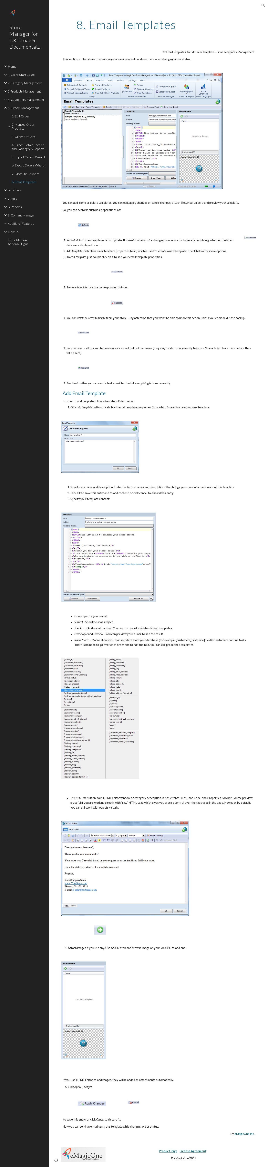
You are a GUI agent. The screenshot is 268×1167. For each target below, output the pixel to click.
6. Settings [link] (15, 190)
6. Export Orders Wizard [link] (28, 165)
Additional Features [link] (21, 223)
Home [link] (12, 66)
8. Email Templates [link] (24, 182)
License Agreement (193, 1151)
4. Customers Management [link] (26, 99)
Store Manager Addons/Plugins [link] (18, 242)
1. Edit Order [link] (20, 116)
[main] (126, 24)
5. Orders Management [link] (23, 108)
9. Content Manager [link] (21, 215)
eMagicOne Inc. (244, 1133)
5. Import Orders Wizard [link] (28, 157)
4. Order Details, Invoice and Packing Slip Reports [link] (28, 146)
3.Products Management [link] (24, 91)
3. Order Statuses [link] (24, 136)
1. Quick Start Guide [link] (21, 74)
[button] (263, 5)
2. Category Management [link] (25, 83)
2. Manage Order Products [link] (23, 126)
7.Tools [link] (12, 198)
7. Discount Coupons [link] (25, 173)
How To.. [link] (13, 232)
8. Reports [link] (15, 207)
